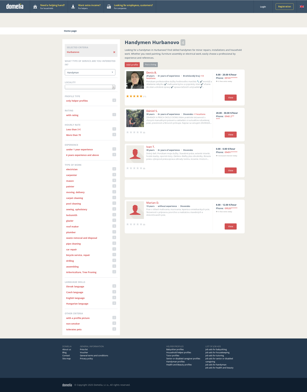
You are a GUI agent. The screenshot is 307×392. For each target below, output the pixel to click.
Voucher (84, 352)
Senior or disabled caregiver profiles (183, 358)
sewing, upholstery (76, 209)
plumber (71, 232)
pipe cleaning (73, 243)
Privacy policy (86, 358)
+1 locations (199, 114)
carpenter (71, 175)
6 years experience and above (82, 155)
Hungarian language (77, 303)
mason (70, 180)
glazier (69, 220)
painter (70, 186)
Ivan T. (150, 147)
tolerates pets (74, 329)
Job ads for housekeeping (217, 352)
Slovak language (75, 286)
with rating (72, 115)
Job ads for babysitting (216, 349)
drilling (70, 260)
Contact (66, 355)
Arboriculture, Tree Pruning (81, 272)
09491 (231, 152)
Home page (70, 30)
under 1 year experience (79, 149)
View (230, 97)
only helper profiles (77, 100)
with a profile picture (78, 318)
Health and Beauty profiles (179, 364)
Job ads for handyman (215, 364)
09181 (231, 77)
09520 (231, 208)
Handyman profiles (175, 361)
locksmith (71, 215)
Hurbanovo (73, 52)
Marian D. (152, 202)
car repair (71, 249)
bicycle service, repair (78, 255)
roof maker (72, 226)
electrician (72, 169)
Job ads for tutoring (214, 355)
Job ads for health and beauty (219, 367)
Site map (66, 358)
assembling (72, 266)
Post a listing (150, 64)
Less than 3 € (73, 129)
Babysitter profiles (175, 349)
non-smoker (73, 323)
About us (66, 349)
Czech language (74, 292)
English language (75, 298)
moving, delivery (75, 192)
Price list (84, 349)
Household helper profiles (178, 352)
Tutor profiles (172, 355)
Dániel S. (152, 111)
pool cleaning (73, 203)
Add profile (132, 64)
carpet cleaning (74, 198)
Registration (284, 6)
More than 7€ (73, 135)
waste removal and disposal (81, 237)
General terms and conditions (94, 355)
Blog (64, 352)
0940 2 (225, 118)
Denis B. (151, 72)
